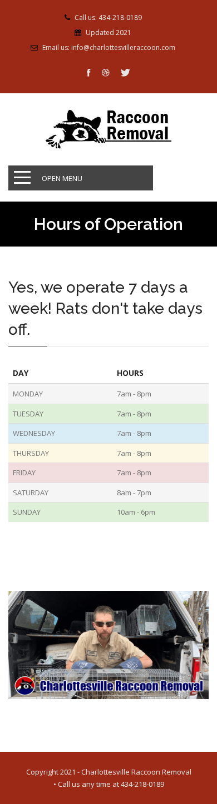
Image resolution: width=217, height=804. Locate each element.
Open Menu (62, 178)
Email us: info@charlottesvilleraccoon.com (108, 47)
